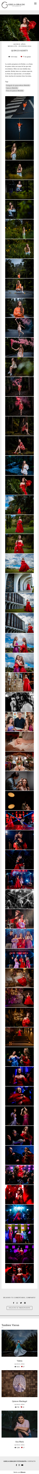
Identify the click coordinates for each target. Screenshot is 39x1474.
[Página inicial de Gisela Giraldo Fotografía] (13, 5)
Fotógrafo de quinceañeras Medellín (18, 85)
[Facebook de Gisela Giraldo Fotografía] (16, 1465)
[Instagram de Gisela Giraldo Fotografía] (19, 1465)
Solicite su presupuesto (19, 1308)
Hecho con (19, 1472)
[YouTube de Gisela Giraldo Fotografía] (22, 1465)
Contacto (31, 1461)
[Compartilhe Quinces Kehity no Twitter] (21, 1303)
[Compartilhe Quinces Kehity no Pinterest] (25, 1303)
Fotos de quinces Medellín (14, 91)
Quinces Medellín (12, 88)
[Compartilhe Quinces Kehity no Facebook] (13, 1303)
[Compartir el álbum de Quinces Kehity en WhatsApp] (17, 1303)
